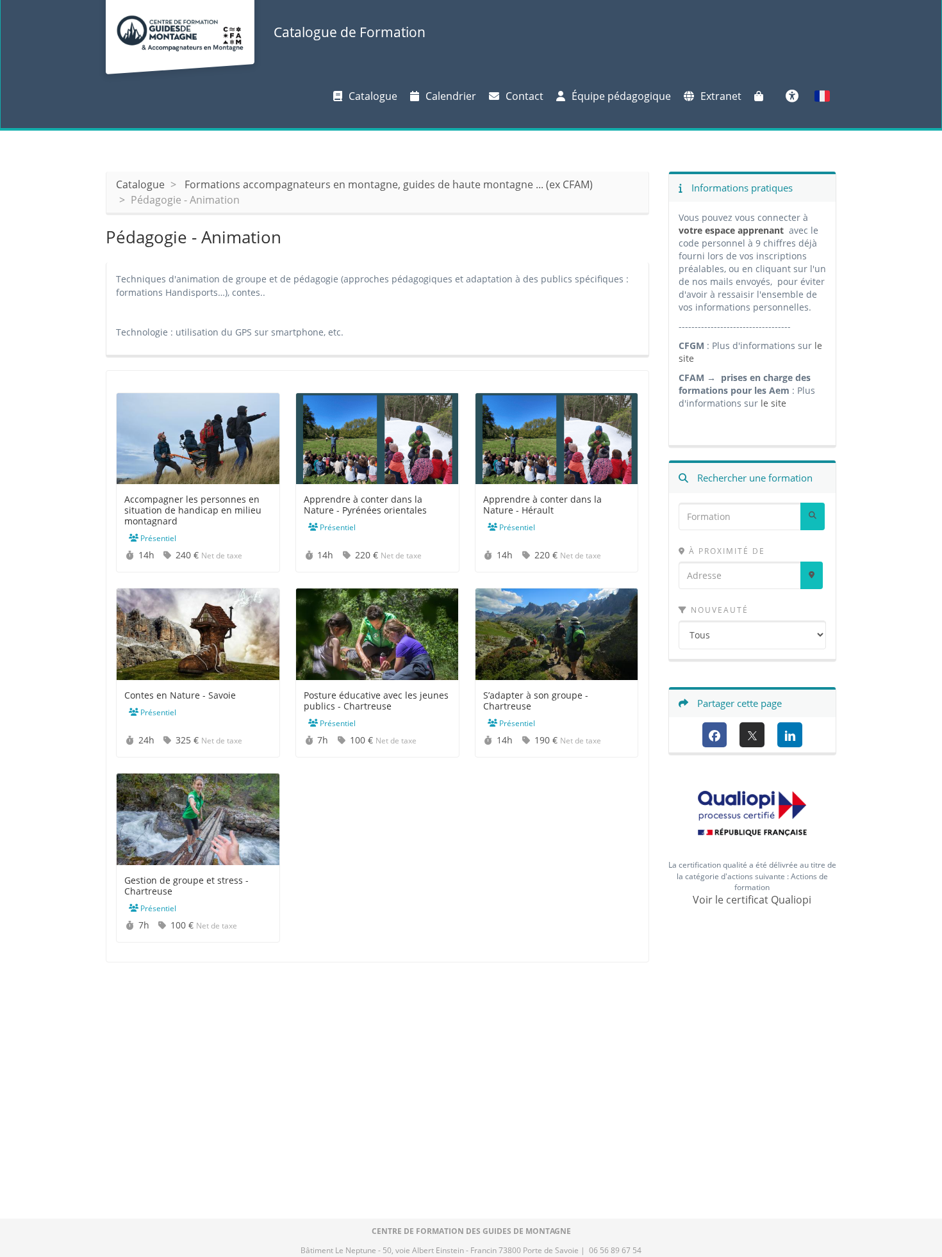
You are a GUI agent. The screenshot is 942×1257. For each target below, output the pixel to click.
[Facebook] (714, 734)
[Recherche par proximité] (811, 575)
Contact (524, 96)
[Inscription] (762, 96)
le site (773, 403)
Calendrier (451, 96)
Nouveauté (718, 609)
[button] (822, 96)
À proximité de (725, 551)
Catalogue (373, 96)
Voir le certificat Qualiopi (752, 900)
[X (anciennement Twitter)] (752, 734)
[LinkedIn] (789, 734)
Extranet (720, 96)
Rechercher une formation (754, 477)
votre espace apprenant (732, 230)
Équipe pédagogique (621, 96)
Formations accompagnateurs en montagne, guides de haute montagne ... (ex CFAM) (389, 184)
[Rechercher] (812, 516)
